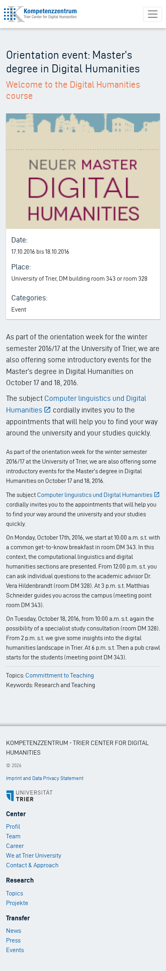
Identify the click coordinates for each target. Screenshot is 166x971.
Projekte (17, 902)
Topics (14, 893)
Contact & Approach (32, 865)
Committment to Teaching (59, 675)
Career (15, 845)
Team (13, 836)
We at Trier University (33, 855)
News (13, 930)
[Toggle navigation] (152, 14)
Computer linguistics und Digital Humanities (94, 494)
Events (15, 949)
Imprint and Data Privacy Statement (44, 778)
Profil (13, 826)
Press (13, 940)
